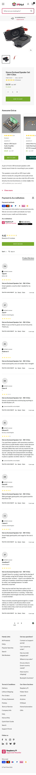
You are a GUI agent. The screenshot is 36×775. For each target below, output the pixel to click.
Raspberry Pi (24, 688)
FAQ (3, 714)
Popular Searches (7, 648)
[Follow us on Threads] (7, 744)
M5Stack (23, 703)
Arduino (22, 699)
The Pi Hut (9, 78)
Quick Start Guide (8, 721)
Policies (4, 703)
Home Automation (26, 706)
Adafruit (7, 141)
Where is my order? (26, 659)
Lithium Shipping (7, 692)
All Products (6, 640)
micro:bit (23, 695)
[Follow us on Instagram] (10, 740)
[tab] (28, 258)
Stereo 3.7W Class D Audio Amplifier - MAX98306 (10, 146)
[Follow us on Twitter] (6, 739)
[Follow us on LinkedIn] (3, 744)
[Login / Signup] (28, 4)
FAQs (4, 644)
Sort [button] (3, 251)
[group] (18, 235)
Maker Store (24, 692)
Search (4, 651)
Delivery (4, 688)
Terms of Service (7, 706)
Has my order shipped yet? (24, 654)
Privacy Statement (8, 699)
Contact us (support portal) (26, 641)
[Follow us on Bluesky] (11, 744)
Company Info (6, 710)
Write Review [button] (18, 244)
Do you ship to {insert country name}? (25, 665)
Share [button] (23, 292)
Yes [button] (16, 292)
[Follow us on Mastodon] (14, 744)
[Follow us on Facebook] (2, 740)
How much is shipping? (24, 673)
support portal (20, 19)
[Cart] (32, 4)
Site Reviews (6, 655)
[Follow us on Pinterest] (13, 740)
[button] (14, 623)
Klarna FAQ (6, 718)
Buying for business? (26, 678)
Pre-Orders (6, 695)
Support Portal (7, 729)
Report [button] (19, 292)
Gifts (21, 710)
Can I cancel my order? (25, 648)
